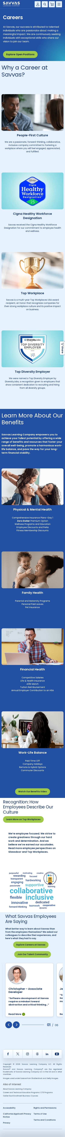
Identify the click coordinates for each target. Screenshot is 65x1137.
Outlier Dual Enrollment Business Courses (20, 1096)
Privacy (6, 1122)
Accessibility (9, 1107)
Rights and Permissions (45, 1107)
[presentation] (8, 1024)
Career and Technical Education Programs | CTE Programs (28, 1092)
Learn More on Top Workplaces (23, 819)
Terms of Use (40, 1113)
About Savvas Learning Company (17, 1089)
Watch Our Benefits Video (32, 791)
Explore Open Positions (20, 54)
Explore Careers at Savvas (30, 944)
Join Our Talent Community (32, 954)
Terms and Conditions (45, 1119)
